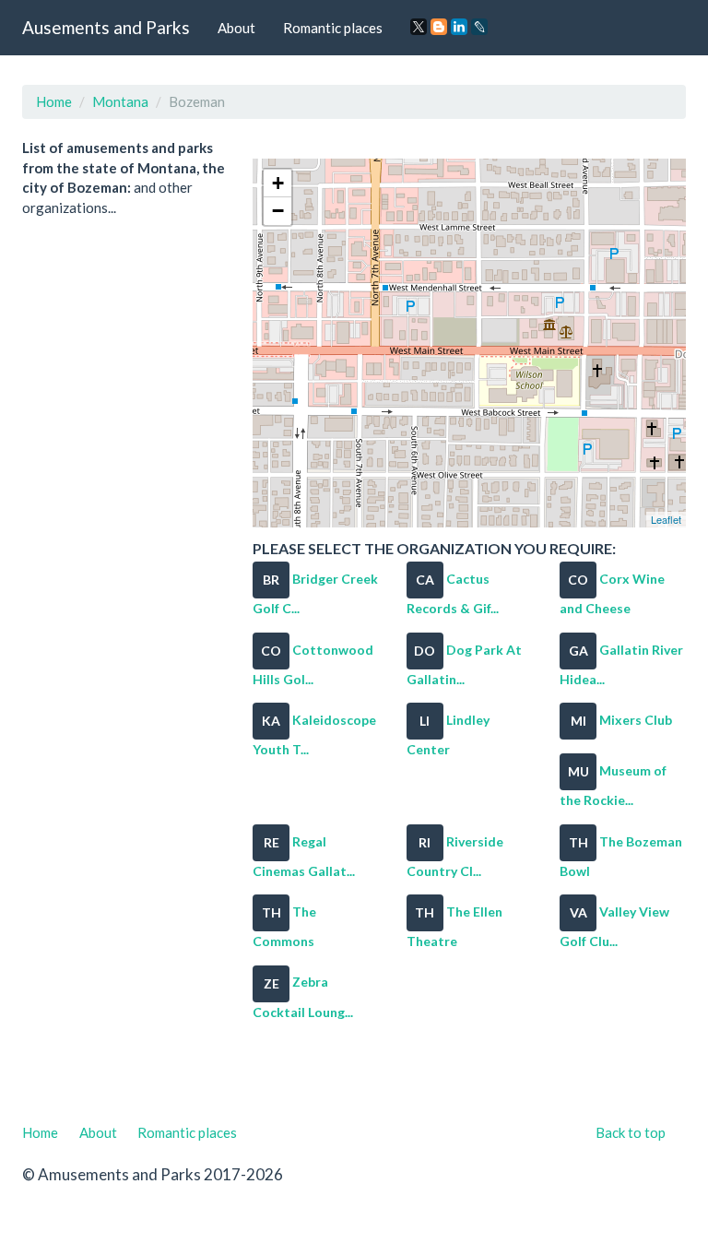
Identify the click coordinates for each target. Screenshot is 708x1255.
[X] (418, 26)
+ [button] (278, 183)
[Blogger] (439, 26)
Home (54, 101)
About (236, 27)
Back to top (631, 1132)
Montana (120, 101)
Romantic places (333, 27)
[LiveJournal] (479, 26)
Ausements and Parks (106, 27)
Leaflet (666, 519)
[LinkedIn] (459, 26)
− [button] (278, 210)
